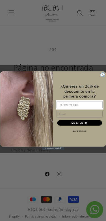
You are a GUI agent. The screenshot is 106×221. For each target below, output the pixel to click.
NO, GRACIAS (79, 131)
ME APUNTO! (79, 123)
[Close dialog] (103, 75)
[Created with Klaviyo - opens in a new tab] (53, 148)
